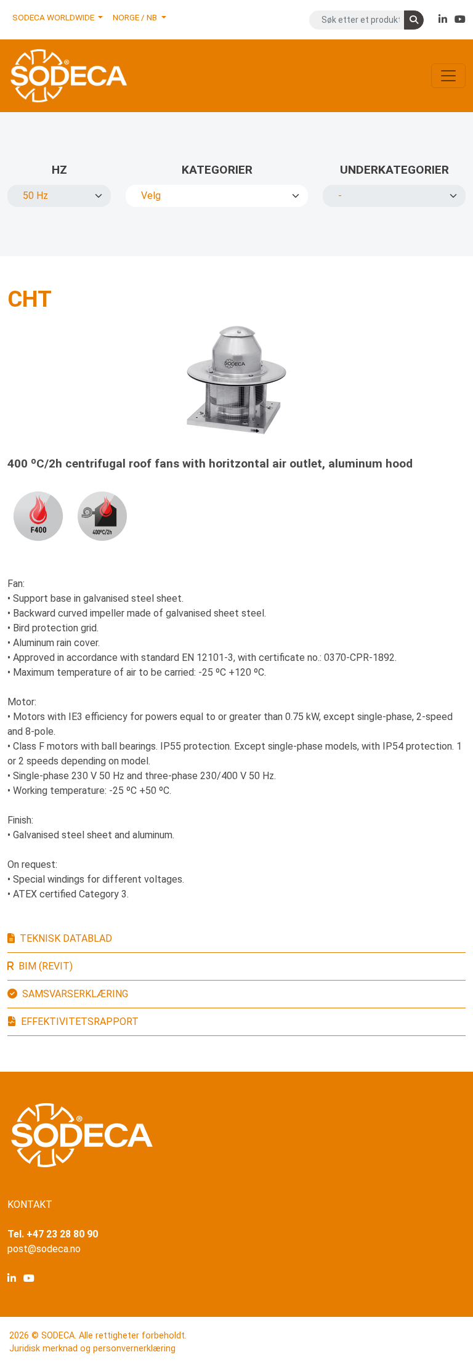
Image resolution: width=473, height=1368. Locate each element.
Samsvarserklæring (75, 994)
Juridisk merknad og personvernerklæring (92, 1348)
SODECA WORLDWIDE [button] (54, 17)
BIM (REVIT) (45, 966)
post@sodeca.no (44, 1249)
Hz (59, 170)
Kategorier (217, 170)
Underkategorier (394, 170)
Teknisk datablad (66, 938)
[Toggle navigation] (448, 75)
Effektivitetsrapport (80, 1021)
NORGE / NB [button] (136, 17)
